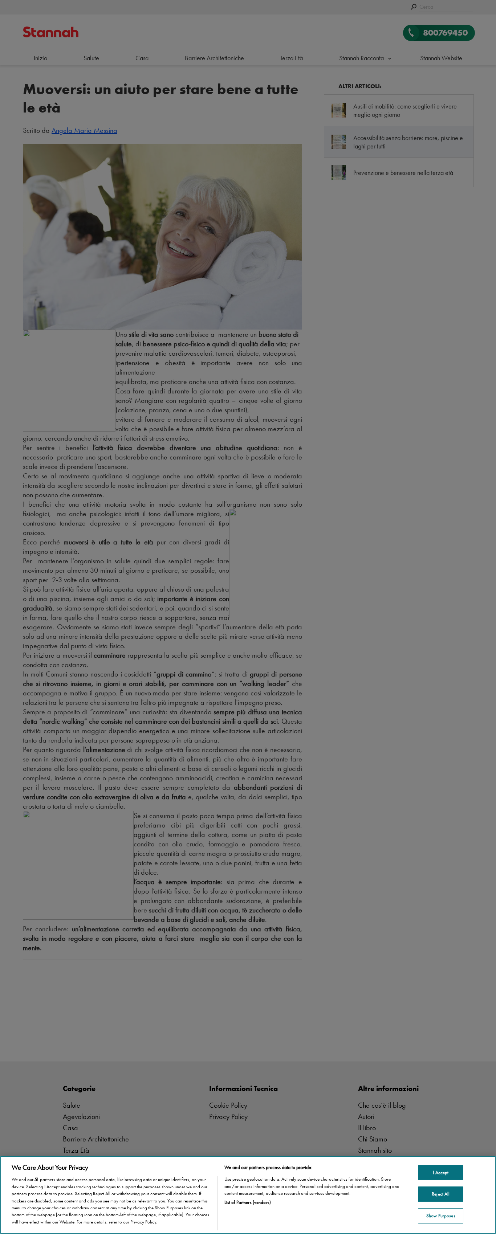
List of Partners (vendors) (247, 1202)
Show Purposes (440, 1216)
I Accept (440, 1172)
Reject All (441, 1194)
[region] (248, 1195)
